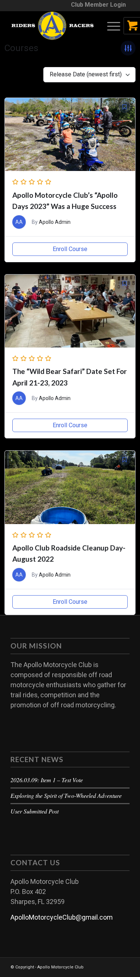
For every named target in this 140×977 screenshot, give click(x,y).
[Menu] (110, 26)
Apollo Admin (55, 222)
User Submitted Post (34, 811)
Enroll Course (70, 249)
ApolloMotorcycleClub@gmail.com (61, 917)
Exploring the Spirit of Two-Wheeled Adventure (66, 795)
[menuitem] (98, 5)
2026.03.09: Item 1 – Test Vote (46, 780)
